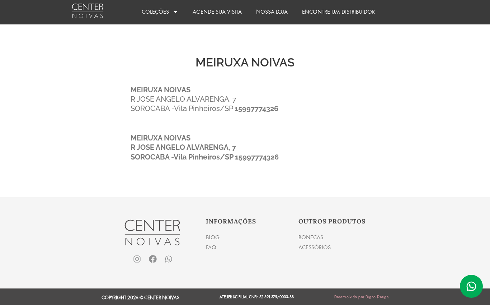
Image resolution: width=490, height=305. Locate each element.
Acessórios (314, 247)
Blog (213, 237)
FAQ (211, 247)
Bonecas (310, 237)
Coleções (155, 11)
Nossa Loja (272, 11)
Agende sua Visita (217, 11)
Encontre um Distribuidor (338, 11)
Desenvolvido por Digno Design (361, 296)
